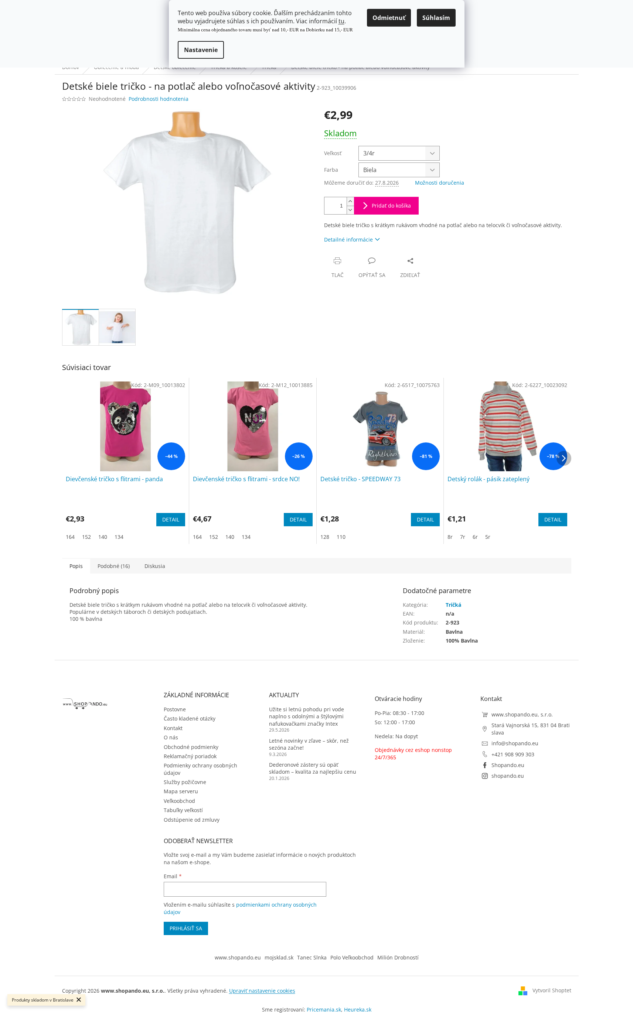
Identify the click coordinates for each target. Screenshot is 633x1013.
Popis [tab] (76, 565)
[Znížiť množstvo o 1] (350, 210)
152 (86, 536)
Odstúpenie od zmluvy (191, 819)
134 (119, 536)
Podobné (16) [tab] (114, 565)
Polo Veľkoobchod (352, 957)
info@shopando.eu (514, 743)
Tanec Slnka (312, 957)
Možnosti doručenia (439, 182)
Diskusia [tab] (154, 565)
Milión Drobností (398, 957)
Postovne (175, 709)
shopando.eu (507, 775)
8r (450, 536)
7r (462, 536)
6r (475, 536)
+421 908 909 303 (512, 754)
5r (487, 536)
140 (102, 536)
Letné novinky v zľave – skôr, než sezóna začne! (309, 744)
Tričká (453, 604)
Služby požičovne (185, 782)
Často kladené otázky (189, 718)
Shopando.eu (507, 765)
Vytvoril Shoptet (551, 990)
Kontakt (173, 728)
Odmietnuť (388, 18)
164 (70, 536)
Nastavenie (201, 50)
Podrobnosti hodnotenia (158, 98)
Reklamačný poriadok (190, 756)
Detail (170, 519)
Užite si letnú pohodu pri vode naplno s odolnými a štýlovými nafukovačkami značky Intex (306, 716)
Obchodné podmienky (191, 746)
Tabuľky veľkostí (183, 810)
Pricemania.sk (324, 1009)
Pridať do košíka (391, 205)
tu (341, 21)
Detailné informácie (348, 239)
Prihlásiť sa (186, 928)
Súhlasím (436, 18)
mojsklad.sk (279, 957)
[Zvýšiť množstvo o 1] (350, 201)
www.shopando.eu (238, 957)
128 (324, 536)
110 (341, 536)
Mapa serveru (181, 791)
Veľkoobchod (179, 800)
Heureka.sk (357, 1009)
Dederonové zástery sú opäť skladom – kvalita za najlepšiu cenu (312, 768)
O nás (171, 737)
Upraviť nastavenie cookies (262, 990)
